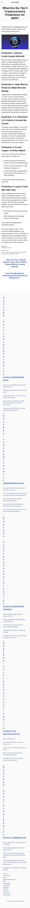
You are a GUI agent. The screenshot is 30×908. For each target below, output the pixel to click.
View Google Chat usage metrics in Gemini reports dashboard (13, 626)
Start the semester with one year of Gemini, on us (13, 743)
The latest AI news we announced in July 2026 (14, 391)
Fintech (7, 252)
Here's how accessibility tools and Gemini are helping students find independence (15, 494)
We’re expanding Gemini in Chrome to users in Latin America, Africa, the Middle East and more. (14, 862)
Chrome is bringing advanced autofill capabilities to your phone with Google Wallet (14, 855)
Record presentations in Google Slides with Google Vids (14, 620)
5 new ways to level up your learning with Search (15, 748)
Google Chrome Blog (14, 838)
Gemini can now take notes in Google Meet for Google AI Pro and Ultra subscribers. (13, 403)
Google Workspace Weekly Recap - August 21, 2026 (13, 615)
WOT (4, 881)
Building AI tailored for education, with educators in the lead (14, 489)
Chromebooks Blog (13, 483)
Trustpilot (6, 891)
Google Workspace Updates (13, 608)
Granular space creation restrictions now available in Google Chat (14, 636)
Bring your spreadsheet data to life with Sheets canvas (14, 386)
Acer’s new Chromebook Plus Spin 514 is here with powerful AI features (14, 510)
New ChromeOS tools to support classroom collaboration (12, 499)
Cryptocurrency (5, 250)
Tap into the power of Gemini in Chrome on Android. (14, 843)
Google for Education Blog (11, 732)
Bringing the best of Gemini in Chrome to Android (14, 868)
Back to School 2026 (9, 739)
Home (3, 252)
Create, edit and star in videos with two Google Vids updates (14, 396)
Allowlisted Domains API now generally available (14, 631)
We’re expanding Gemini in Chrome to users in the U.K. (13, 849)
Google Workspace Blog (13, 378)
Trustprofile (6, 885)
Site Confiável (7, 895)
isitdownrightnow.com (9, 879)
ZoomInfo (5, 889)
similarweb (6, 893)
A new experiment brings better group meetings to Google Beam (14, 409)
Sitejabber (6, 887)
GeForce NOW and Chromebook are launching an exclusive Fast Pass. (13, 505)
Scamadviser (7, 883)
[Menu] (2, 2)
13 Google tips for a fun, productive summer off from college (13, 759)
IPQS (4, 877)
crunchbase (6, 875)
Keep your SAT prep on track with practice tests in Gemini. (12, 754)
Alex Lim (5, 246)
